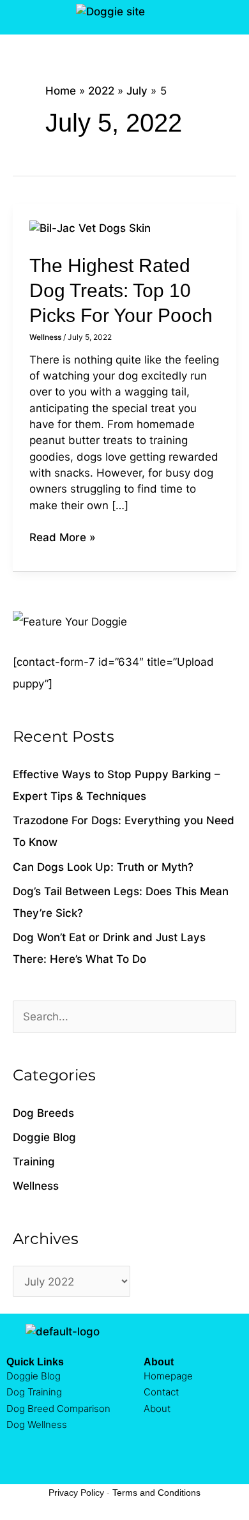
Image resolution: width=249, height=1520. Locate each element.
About (157, 1408)
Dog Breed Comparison (58, 1408)
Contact (161, 1392)
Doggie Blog (44, 1137)
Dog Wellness (36, 1424)
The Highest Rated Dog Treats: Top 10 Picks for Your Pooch (121, 290)
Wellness (45, 337)
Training (34, 1161)
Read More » (62, 537)
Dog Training (34, 1392)
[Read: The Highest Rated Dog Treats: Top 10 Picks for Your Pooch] (90, 227)
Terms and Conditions (156, 1492)
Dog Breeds (43, 1113)
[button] (15, 17)
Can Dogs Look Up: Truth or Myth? (103, 867)
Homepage (168, 1376)
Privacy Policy (76, 1492)
